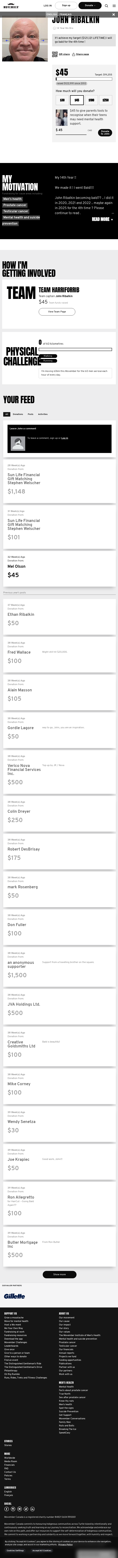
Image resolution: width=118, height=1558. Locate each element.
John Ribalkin (64, 296)
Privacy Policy (65, 1545)
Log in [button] (48, 6)
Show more (59, 1274)
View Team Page (57, 312)
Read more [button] (102, 219)
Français (66, 14)
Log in (64, 438)
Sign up (66, 5)
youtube (19, 1509)
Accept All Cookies (41, 1551)
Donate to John (105, 132)
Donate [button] (85, 6)
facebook (6, 1509)
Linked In (32, 1509)
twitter (26, 1509)
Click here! (13, 1509)
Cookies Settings (15, 1551)
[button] (114, 6)
